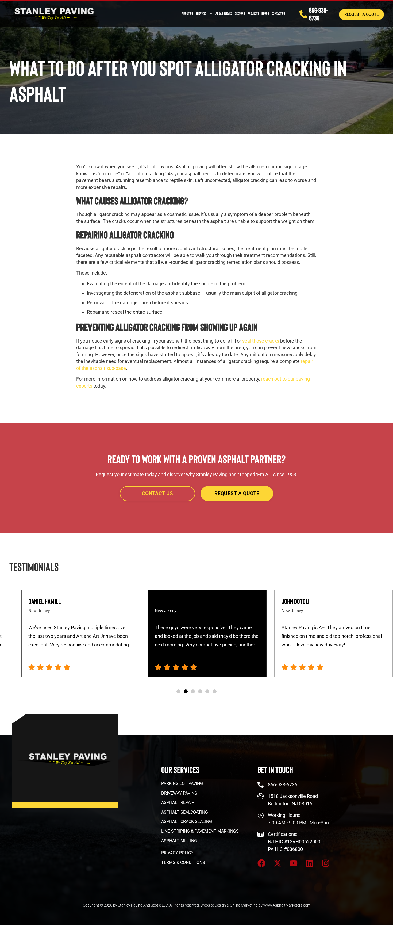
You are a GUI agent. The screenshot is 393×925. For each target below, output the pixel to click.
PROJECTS (253, 13)
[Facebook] (261, 863)
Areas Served (223, 13)
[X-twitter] (277, 863)
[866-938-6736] (303, 14)
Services (201, 13)
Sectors (240, 13)
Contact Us (278, 13)
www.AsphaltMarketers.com (286, 905)
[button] (178, 691)
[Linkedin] (310, 863)
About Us (187, 13)
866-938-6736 (318, 14)
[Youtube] (294, 863)
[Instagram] (326, 863)
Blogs (265, 13)
